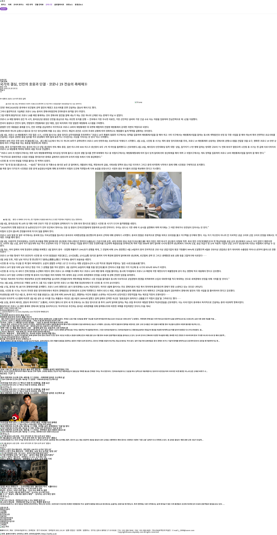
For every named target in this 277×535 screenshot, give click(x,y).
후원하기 (3, 9)
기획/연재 (3, 81)
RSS (7, 526)
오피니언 (49, 4)
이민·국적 (29, 4)
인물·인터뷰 (39, 4)
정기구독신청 (5, 514)
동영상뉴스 (79, 4)
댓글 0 (2, 90)
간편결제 (3, 512)
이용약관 (3, 516)
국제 (9, 4)
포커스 (3, 4)
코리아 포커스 (19, 4)
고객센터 (3, 524)
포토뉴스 (69, 4)
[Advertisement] (66, 46)
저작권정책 (4, 523)
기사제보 (3, 511)
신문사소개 (4, 507)
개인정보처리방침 (6, 517)
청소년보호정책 (5, 519)
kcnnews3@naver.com (9, 310)
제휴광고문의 (5, 509)
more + (3, 447)
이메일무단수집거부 (7, 521)
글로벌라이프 (59, 4)
